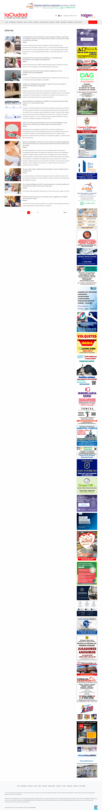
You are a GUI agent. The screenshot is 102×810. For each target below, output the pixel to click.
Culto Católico (78, 22)
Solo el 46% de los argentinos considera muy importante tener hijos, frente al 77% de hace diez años (45, 102)
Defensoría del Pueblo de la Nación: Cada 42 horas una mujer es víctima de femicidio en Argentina (44, 85)
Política (58, 22)
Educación (20, 22)
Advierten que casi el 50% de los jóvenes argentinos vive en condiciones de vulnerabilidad (42, 72)
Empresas (51, 22)
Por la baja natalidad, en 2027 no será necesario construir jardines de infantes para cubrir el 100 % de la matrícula (46, 185)
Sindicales (63, 22)
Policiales (70, 22)
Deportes (36, 22)
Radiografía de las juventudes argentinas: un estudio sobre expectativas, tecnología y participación (42, 58)
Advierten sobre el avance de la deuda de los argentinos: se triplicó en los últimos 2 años (45, 197)
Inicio (6, 22)
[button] (56, 16)
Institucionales (44, 22)
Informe (25, 42)
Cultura (30, 22)
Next (66, 212)
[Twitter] (61, 15)
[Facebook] (59, 15)
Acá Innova (33, 807)
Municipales (12, 22)
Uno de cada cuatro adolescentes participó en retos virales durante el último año (45, 170)
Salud (25, 22)
